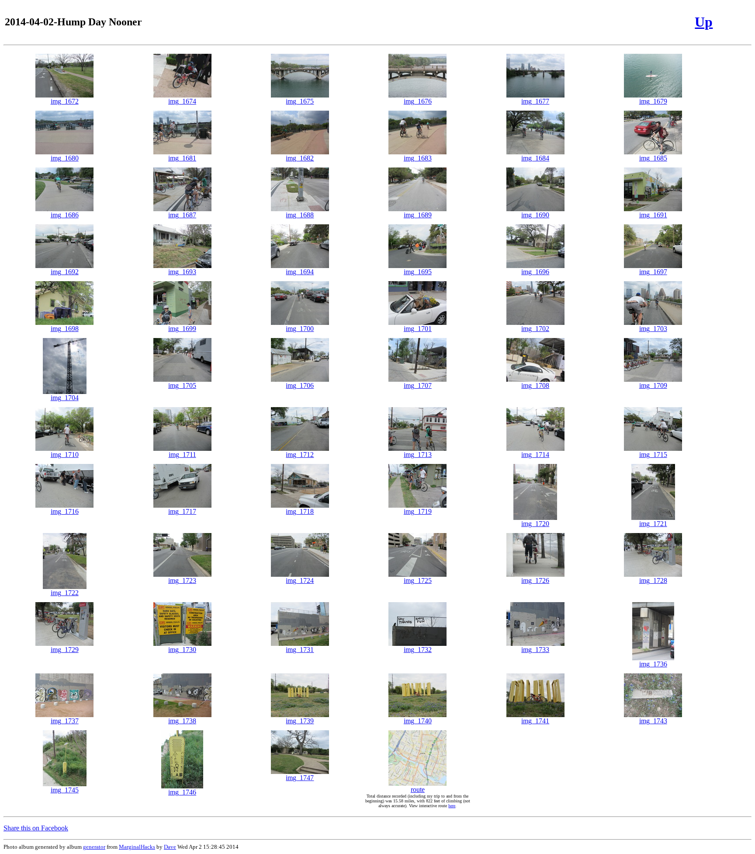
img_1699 (182, 328)
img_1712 (300, 454)
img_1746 (182, 792)
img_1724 (300, 580)
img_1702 (535, 328)
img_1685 (653, 158)
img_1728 (653, 580)
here (451, 805)
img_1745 (65, 790)
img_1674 (182, 101)
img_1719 (418, 511)
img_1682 (300, 158)
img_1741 (535, 721)
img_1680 (65, 158)
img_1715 (653, 454)
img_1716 (65, 511)
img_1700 (300, 328)
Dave (170, 847)
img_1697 (653, 271)
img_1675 (300, 101)
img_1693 (182, 271)
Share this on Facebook (35, 828)
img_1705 (182, 385)
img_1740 (418, 721)
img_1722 (65, 592)
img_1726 (535, 580)
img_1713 (418, 454)
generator (94, 847)
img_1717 (182, 511)
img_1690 (535, 215)
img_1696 (535, 271)
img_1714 (535, 454)
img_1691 (653, 215)
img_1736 (653, 664)
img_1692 (65, 271)
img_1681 (182, 158)
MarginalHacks (137, 847)
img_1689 (418, 215)
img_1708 (535, 385)
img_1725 (418, 580)
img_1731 (300, 649)
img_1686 (65, 215)
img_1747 (300, 777)
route (418, 789)
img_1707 (418, 385)
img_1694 (300, 271)
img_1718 (300, 511)
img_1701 (418, 328)
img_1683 (418, 158)
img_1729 (65, 649)
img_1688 (300, 215)
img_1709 (653, 385)
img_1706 (300, 385)
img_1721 (653, 523)
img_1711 (182, 454)
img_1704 (65, 397)
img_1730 (182, 649)
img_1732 (418, 649)
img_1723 (182, 580)
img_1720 (535, 523)
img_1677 (535, 101)
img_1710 (65, 454)
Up (704, 22)
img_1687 (182, 215)
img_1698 (65, 328)
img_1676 (418, 101)
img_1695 (418, 271)
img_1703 (653, 328)
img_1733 (535, 649)
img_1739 (300, 721)
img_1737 (65, 721)
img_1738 (182, 721)
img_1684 (535, 158)
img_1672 (65, 101)
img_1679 (653, 101)
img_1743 (653, 721)
